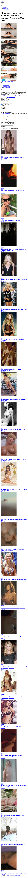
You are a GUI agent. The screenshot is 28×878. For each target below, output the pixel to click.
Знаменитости (6, 9)
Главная (5, 7)
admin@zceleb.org (16, 875)
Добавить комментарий (6, 113)
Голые (20, 95)
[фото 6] (9, 72)
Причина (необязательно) (6, 112)
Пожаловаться (6, 86)
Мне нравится (4, 81)
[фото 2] (9, 39)
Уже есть (4, 107)
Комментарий (4, 119)
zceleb (2, 1)
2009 (4, 95)
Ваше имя (3, 116)
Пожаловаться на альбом (6, 103)
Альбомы (5, 8)
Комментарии (15, 113)
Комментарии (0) (7, 87)
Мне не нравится (11, 81)
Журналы (17, 95)
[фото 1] (9, 30)
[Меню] (1, 5)
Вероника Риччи (11, 97)
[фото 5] (9, 63)
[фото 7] (9, 80)
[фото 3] (9, 47)
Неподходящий (5, 104)
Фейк (3, 105)
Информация (6, 85)
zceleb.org (9, 875)
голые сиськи (8, 95)
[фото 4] (9, 55)
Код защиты (13, 123)
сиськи (13, 95)
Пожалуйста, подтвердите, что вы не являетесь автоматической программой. (11, 121)
